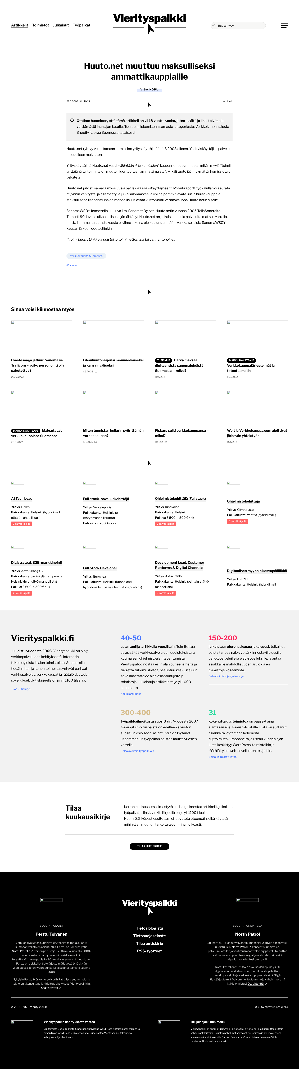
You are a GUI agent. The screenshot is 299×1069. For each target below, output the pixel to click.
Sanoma (72, 265)
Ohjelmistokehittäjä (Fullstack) (180, 498)
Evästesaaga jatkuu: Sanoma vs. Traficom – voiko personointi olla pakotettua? (38, 365)
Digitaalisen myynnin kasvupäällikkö (257, 571)
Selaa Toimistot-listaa (223, 757)
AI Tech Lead (21, 498)
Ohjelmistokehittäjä (243, 501)
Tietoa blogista (149, 928)
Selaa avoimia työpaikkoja (137, 751)
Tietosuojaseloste (149, 936)
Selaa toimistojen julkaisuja (226, 676)
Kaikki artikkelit (131, 694)
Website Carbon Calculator (227, 1037)
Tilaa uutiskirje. (21, 689)
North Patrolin (21, 951)
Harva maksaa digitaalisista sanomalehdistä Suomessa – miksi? (179, 365)
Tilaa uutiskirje (149, 846)
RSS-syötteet (149, 951)
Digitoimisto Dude (54, 1028)
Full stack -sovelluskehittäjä (106, 499)
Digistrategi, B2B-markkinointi (36, 562)
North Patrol (240, 947)
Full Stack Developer (100, 568)
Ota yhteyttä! (49, 987)
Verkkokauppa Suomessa (86, 256)
